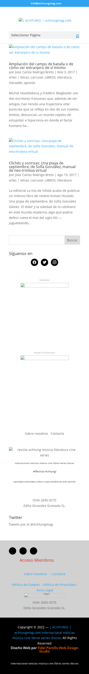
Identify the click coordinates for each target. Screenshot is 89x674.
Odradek (15, 83)
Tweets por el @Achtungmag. (31, 524)
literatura (64, 77)
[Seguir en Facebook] (12, 551)
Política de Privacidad (59, 584)
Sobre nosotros (37, 433)
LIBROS (50, 77)
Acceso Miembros (37, 560)
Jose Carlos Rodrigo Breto (34, 72)
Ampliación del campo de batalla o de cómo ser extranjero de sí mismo (41, 65)
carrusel (37, 77)
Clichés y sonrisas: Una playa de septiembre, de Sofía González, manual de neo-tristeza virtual (42, 167)
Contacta (57, 433)
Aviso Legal (45, 590)
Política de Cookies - (27, 584)
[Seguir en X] (23, 551)
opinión (29, 83)
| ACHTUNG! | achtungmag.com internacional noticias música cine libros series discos (43, 632)
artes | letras (19, 77)
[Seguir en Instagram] (33, 551)
